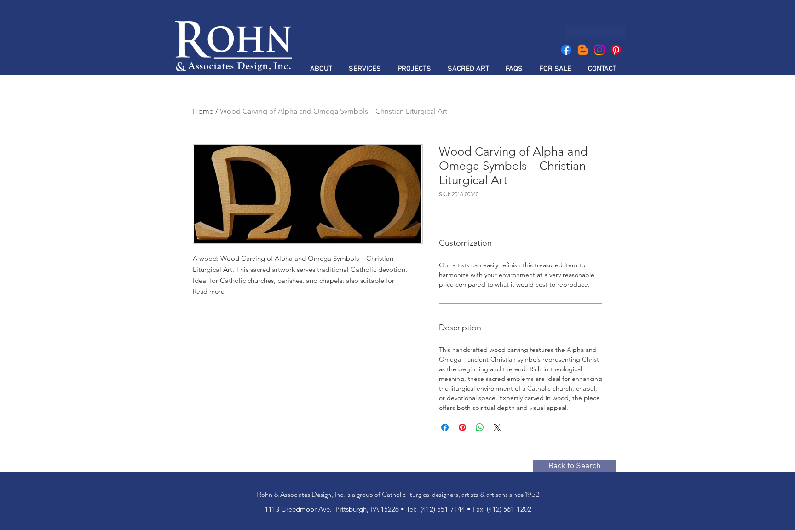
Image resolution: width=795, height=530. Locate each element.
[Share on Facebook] (444, 427)
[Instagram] (599, 50)
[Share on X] (497, 427)
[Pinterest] (616, 50)
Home (203, 111)
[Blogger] (583, 50)
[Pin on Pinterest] (462, 427)
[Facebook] (566, 50)
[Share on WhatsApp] (479, 427)
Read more (209, 291)
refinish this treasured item (538, 265)
